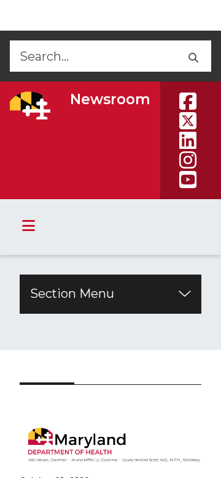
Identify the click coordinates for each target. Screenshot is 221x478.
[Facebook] (187, 101)
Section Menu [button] (72, 293)
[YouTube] (187, 179)
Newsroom (110, 99)
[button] (192, 56)
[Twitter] (187, 121)
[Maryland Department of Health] (30, 105)
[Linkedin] (187, 140)
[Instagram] (187, 160)
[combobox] (92, 56)
